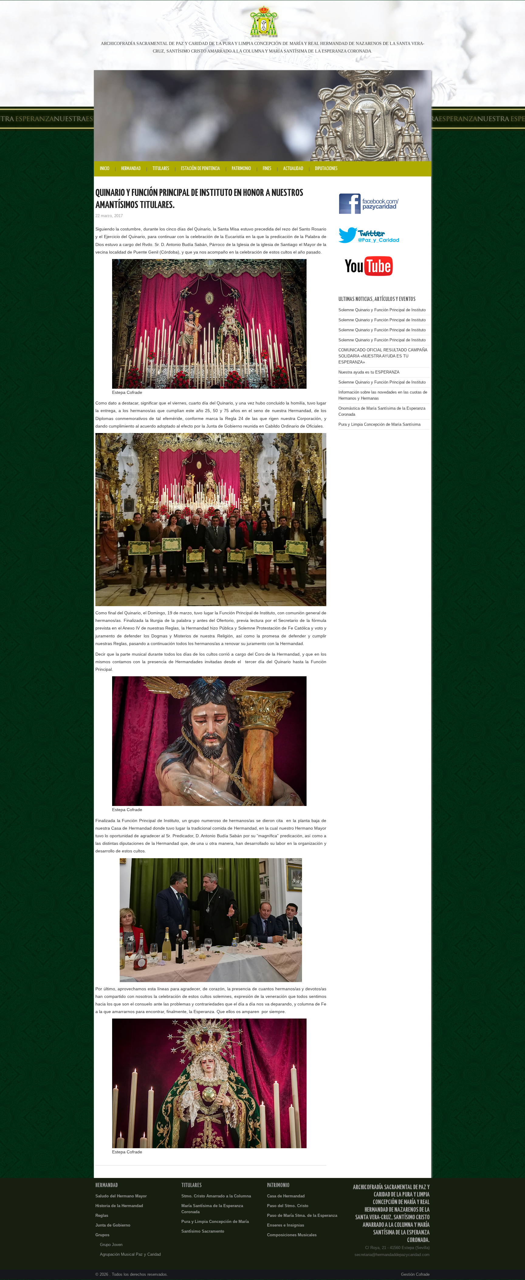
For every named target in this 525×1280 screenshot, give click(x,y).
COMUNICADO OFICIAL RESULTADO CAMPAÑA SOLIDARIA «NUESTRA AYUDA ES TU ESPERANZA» (382, 356)
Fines (267, 168)
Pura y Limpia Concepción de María (215, 1222)
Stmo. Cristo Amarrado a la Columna (216, 1196)
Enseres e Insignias (285, 1225)
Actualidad (293, 168)
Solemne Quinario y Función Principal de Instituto (382, 310)
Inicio (104, 168)
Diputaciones (326, 168)
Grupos (102, 1235)
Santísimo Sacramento (202, 1231)
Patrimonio (241, 168)
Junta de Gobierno (112, 1225)
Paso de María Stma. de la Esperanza (302, 1215)
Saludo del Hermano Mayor (121, 1196)
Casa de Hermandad (286, 1196)
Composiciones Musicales (292, 1235)
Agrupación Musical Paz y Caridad (130, 1254)
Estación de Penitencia (200, 168)
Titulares (161, 168)
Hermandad (131, 168)
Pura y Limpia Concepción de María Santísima (379, 424)
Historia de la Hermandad (119, 1206)
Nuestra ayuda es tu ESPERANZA (369, 372)
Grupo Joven (111, 1245)
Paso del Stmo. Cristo (287, 1206)
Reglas (101, 1215)
